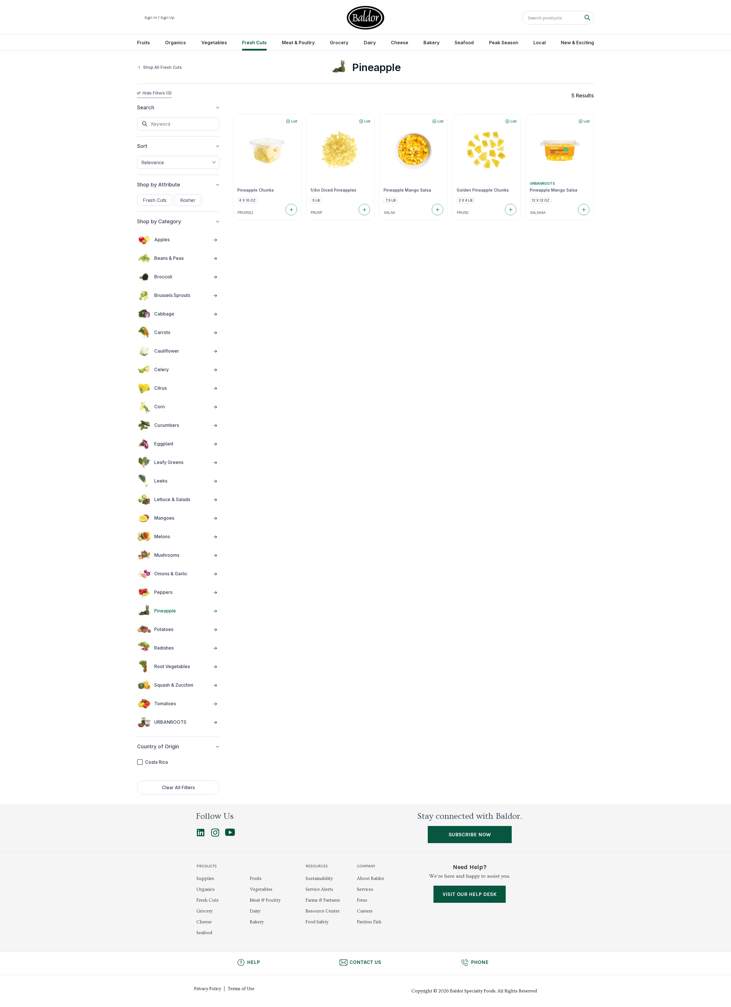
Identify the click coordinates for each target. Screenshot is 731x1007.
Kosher (188, 200)
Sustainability (319, 878)
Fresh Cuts (254, 42)
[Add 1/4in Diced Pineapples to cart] (364, 209)
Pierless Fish (369, 921)
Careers (365, 911)
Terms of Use (241, 988)
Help (253, 962)
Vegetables (214, 42)
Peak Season (503, 42)
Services (365, 889)
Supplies (205, 878)
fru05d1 (245, 213)
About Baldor (370, 878)
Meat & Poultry (298, 42)
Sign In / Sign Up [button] (159, 17)
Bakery (431, 42)
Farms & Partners (323, 900)
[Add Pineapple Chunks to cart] (291, 209)
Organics (175, 42)
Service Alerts (319, 889)
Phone (480, 962)
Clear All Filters (178, 787)
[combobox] (178, 162)
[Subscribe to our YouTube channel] (230, 834)
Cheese (399, 42)
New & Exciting (577, 42)
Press (362, 900)
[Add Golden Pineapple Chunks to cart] (510, 209)
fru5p (316, 213)
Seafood (464, 42)
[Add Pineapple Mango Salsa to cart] (437, 209)
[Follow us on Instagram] (215, 835)
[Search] (587, 17)
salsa (389, 213)
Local (539, 42)
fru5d (463, 213)
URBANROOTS (542, 183)
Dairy (370, 42)
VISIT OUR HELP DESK (470, 894)
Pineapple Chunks (255, 190)
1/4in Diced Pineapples (333, 190)
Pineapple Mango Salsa (407, 190)
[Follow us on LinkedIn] (200, 835)
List (294, 121)
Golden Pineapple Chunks (483, 190)
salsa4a (537, 213)
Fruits (143, 42)
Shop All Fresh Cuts (162, 67)
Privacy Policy (207, 988)
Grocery (339, 42)
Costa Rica (156, 762)
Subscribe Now (470, 834)
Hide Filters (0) (157, 93)
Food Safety (317, 921)
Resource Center (323, 911)
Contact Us (365, 962)
